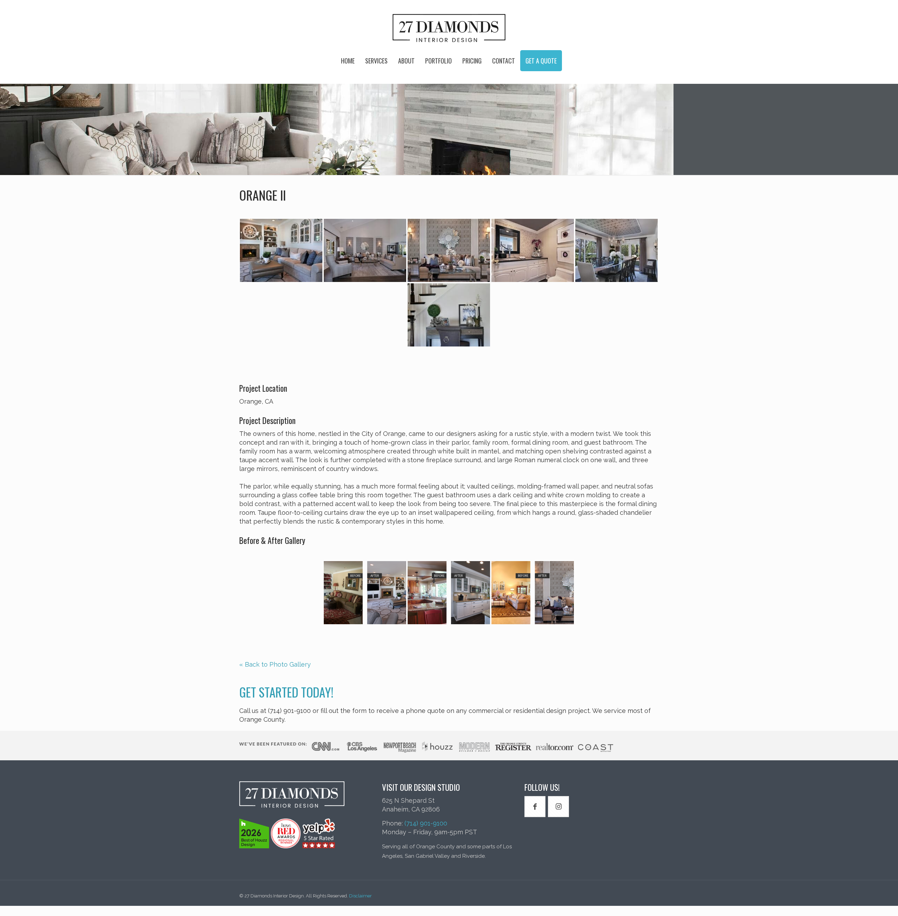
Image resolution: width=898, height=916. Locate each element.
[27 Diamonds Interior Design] (449, 28)
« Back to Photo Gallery (275, 664)
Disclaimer (360, 895)
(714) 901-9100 (425, 823)
